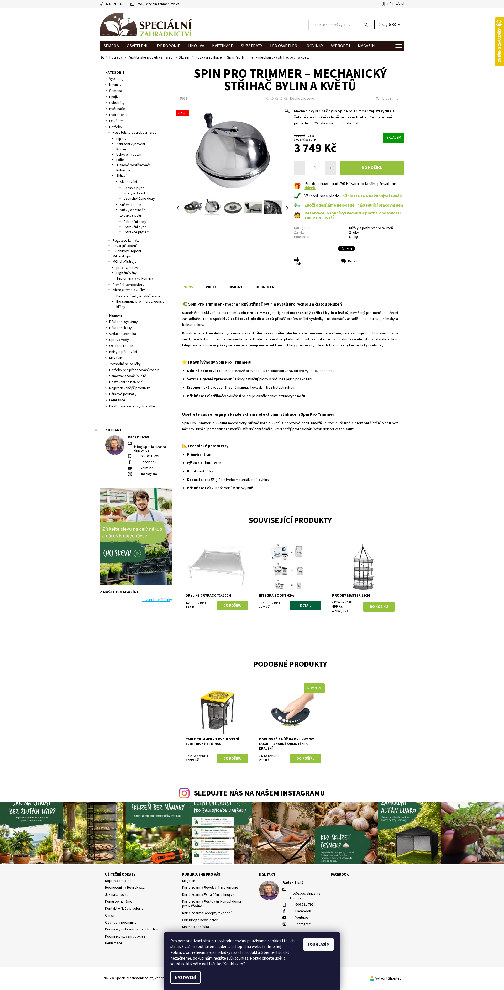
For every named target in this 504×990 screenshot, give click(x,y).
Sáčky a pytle (134, 188)
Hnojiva (196, 46)
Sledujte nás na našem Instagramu (259, 793)
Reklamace (113, 943)
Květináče (222, 46)
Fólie (120, 159)
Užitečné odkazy (120, 874)
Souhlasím (318, 944)
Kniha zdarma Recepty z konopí (207, 913)
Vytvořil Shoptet (388, 978)
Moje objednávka (195, 927)
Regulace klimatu (126, 240)
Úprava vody (119, 340)
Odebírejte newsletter (200, 920)
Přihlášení (395, 4)
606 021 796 (114, 4)
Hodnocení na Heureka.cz (125, 887)
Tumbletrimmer (388, 98)
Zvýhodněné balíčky (125, 364)
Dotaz (352, 261)
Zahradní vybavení (130, 144)
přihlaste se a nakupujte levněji (372, 196)
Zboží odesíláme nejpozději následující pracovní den (353, 205)
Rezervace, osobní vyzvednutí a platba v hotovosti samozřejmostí (352, 215)
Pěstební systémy (123, 321)
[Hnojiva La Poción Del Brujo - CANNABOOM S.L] (103, 57)
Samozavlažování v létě (127, 376)
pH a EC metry (127, 268)
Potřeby (115, 127)
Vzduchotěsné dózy (139, 198)
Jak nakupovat (116, 894)
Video (211, 287)
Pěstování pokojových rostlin (132, 406)
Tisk (297, 264)
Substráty (251, 46)
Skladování (128, 182)
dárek (310, 188)
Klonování (116, 315)
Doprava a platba (118, 880)
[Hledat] (366, 25)
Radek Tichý (292, 882)
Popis (187, 287)
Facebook (148, 462)
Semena (111, 46)
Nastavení (185, 977)
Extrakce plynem (137, 232)
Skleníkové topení (127, 251)
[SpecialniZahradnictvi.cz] (146, 25)
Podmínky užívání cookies (125, 936)
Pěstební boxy (120, 327)
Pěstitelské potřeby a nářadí (135, 132)
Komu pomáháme (118, 901)
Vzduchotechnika (122, 333)
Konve (121, 149)
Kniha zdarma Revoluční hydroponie (210, 887)
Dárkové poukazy (122, 394)
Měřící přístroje (124, 261)
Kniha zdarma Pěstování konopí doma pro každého (211, 904)
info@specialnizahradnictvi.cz (158, 4)
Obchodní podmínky (120, 922)
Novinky (315, 46)
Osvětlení (137, 46)
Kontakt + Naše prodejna (124, 908)
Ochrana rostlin (121, 346)
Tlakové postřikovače (133, 165)
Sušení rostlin (130, 205)
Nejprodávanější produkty (129, 388)
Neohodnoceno (302, 99)
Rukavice (123, 170)
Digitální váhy (126, 273)
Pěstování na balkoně (126, 382)
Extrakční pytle (135, 227)
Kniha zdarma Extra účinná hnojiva (208, 894)
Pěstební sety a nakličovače (138, 296)
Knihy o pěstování (123, 352)
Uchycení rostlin (128, 154)
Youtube (147, 468)
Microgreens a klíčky (129, 290)
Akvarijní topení (125, 246)
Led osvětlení (284, 46)
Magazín (366, 46)
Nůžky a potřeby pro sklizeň (371, 228)
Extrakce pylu (130, 215)
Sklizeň (122, 175)
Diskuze (236, 287)
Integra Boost (134, 193)
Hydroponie (167, 46)
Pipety (121, 138)
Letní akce (117, 400)
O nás (109, 915)
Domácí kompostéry (128, 284)
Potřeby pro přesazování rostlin (134, 370)
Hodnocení (265, 287)
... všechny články (157, 600)
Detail (305, 605)
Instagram (149, 474)
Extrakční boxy (135, 221)
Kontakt (267, 874)
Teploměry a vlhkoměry (135, 278)
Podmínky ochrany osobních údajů (131, 929)
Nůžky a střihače (133, 210)
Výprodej (340, 46)
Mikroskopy (122, 256)
